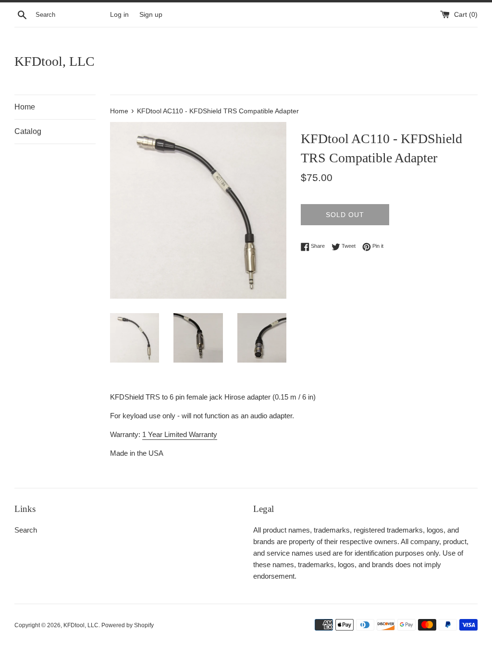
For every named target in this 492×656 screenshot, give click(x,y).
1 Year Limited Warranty (179, 434)
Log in (119, 14)
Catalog (27, 131)
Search (25, 530)
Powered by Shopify (127, 625)
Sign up (150, 14)
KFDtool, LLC (54, 61)
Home (24, 107)
